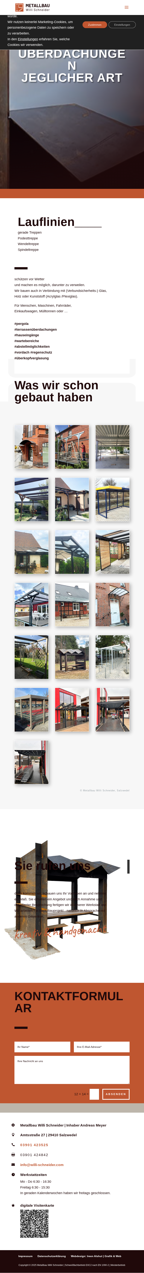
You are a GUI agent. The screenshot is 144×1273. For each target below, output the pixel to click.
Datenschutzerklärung (52, 1256)
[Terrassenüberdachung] (72, 467)
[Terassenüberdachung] (31, 520)
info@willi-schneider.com (42, 1165)
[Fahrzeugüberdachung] (112, 467)
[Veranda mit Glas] (72, 625)
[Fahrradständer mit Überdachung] (112, 678)
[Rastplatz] (72, 678)
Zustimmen (94, 24)
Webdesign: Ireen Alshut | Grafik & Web (96, 1256)
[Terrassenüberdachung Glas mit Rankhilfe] (31, 678)
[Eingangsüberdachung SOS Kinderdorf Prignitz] (31, 467)
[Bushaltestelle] (112, 520)
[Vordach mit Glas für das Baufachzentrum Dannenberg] (72, 730)
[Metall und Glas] (72, 573)
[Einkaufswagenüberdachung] (31, 730)
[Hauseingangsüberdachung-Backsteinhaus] (112, 625)
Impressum (25, 1256)
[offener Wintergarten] (112, 573)
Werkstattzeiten (33, 1175)
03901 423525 (34, 1145)
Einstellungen (28, 39)
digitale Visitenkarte (37, 1205)
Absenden (116, 1094)
